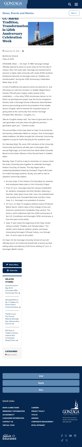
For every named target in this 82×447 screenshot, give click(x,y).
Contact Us (8, 421)
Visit (41, 376)
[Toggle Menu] (76, 4)
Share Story (13, 264)
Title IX (34, 414)
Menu (73, 13)
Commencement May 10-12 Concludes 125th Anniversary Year (11, 289)
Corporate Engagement (42, 421)
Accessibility (8, 414)
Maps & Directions (11, 407)
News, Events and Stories (18, 13)
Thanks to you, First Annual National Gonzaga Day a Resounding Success (12, 319)
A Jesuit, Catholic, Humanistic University (15, 437)
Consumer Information (13, 418)
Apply (41, 382)
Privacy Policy (38, 411)
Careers (35, 407)
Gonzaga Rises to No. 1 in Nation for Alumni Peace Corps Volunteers (11, 303)
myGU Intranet (38, 425)
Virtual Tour (8, 425)
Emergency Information (14, 411)
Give (41, 389)
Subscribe (13, 270)
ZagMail (35, 418)
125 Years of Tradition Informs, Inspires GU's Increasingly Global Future (11, 335)
